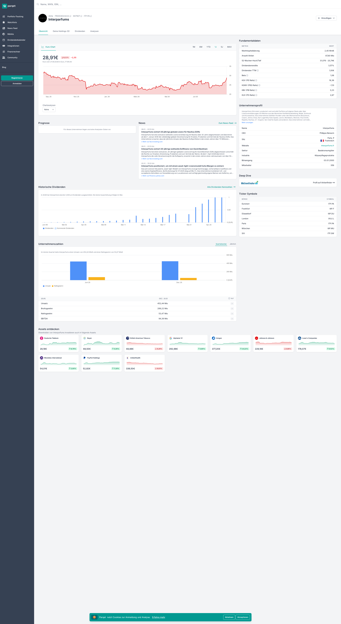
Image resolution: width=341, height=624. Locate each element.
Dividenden (80, 31)
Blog (4, 67)
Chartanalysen (49, 105)
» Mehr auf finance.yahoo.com (152, 176)
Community (12, 57)
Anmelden (17, 83)
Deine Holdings (61, 31)
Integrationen (13, 46)
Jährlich (233, 244)
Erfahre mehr (158, 617)
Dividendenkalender (16, 40)
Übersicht (43, 31)
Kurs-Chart (50, 47)
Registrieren (17, 78)
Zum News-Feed (226, 123)
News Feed (12, 28)
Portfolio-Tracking (15, 16)
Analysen (94, 31)
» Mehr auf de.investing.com (152, 142)
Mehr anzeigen (247, 122)
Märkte (10, 34)
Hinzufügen (326, 18)
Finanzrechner (13, 51)
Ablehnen (229, 617)
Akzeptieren (242, 617)
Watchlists (12, 22)
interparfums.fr (327, 145)
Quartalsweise (221, 244)
